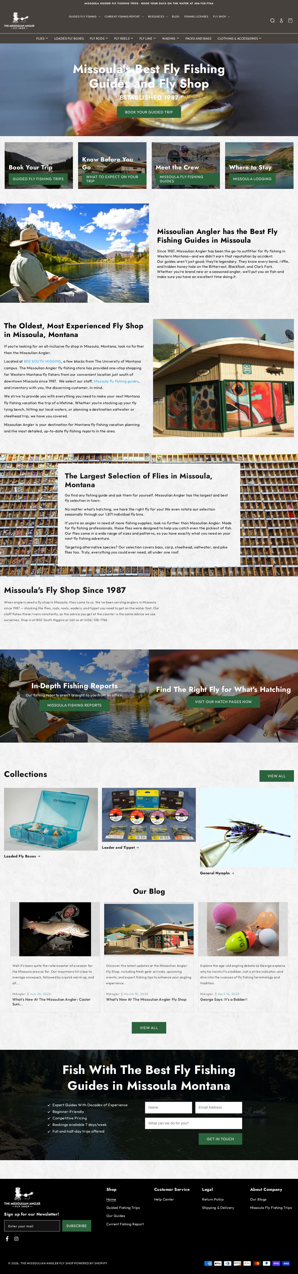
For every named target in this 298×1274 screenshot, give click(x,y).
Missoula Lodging (252, 179)
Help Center (164, 1199)
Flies (40, 38)
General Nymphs (215, 873)
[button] (84, 16)
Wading (169, 38)
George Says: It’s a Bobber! (223, 999)
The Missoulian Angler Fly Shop (47, 1263)
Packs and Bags (198, 38)
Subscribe (76, 1225)
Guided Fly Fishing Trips (38, 179)
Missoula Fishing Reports (74, 705)
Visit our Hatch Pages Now (223, 701)
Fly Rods (97, 38)
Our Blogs (258, 1199)
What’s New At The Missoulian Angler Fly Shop (146, 999)
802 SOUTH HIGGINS (42, 361)
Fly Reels (122, 38)
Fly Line (146, 38)
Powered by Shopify (90, 1263)
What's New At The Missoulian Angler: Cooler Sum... (51, 1001)
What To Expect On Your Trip (112, 179)
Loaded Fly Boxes (69, 38)
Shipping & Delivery (218, 1207)
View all (277, 776)
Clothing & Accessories (238, 38)
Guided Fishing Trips (123, 1207)
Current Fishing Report (125, 1224)
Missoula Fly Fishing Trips (271, 1207)
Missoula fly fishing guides (116, 381)
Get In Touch (220, 1139)
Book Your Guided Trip (149, 112)
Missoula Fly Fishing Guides (181, 179)
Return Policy (213, 1199)
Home (111, 1199)
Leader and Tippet (118, 847)
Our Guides (115, 1216)
